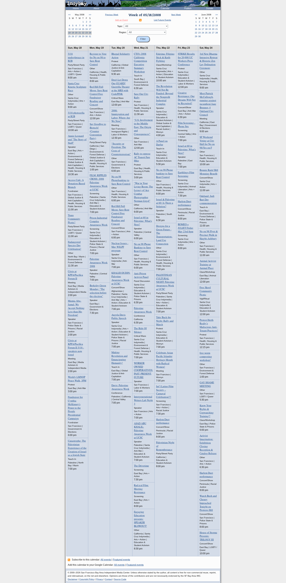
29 (83, 36)
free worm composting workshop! (206, 356)
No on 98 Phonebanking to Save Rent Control (120, 180)
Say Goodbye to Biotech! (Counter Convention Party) (98, 131)
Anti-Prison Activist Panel (141, 275)
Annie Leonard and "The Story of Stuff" (77, 139)
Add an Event (121, 20)
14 (80, 29)
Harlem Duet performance (163, 421)
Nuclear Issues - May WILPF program (119, 247)
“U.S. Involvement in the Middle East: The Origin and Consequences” (143, 127)
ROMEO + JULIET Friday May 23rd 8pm (185, 228)
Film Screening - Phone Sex (186, 124)
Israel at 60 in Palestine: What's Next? (143, 221)
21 (80, 32)
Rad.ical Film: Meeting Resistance (141, 488)
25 (69, 36)
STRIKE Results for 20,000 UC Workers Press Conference (186, 59)
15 (83, 29)
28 (80, 36)
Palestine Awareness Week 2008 (99, 262)
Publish (187, 8)
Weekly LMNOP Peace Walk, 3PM (77, 378)
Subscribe (141, 8)
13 (76, 29)
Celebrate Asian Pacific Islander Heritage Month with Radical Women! (164, 359)
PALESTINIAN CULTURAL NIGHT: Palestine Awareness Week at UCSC (165, 282)
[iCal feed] (69, 559)
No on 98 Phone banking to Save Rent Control (164, 173)
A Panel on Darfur (162, 142)
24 (90, 32)
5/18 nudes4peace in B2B (76, 57)
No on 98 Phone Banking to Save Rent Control (142, 247)
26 (73, 36)
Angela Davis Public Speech (118, 316)
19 (73, 32)
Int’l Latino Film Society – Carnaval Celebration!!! (164, 392)
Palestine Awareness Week (143, 309)
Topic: (120, 26)
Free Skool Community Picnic (206, 291)
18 (69, 32)
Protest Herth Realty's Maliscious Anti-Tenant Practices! (209, 325)
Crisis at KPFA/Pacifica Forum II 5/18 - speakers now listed (76, 347)
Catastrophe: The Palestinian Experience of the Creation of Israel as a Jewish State (77, 448)
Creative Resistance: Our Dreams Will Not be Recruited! (187, 98)
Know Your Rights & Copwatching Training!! (207, 411)
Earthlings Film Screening (186, 174)
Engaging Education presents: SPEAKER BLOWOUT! (140, 519)
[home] (93, 3)
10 (90, 25)
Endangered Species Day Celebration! (74, 245)
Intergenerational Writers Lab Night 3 (143, 400)
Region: (122, 32)
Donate (209, 8)
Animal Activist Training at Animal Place (208, 264)
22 (83, 32)
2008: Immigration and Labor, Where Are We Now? (120, 116)
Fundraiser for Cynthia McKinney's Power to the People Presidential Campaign (75, 407)
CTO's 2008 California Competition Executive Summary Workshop (140, 62)
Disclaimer (72, 579)
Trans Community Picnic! (74, 218)
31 (90, 36)
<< (69, 14)
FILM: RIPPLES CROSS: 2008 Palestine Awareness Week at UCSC (99, 182)
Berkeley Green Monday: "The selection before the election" (98, 291)
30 (86, 36)
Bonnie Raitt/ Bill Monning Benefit (209, 171)
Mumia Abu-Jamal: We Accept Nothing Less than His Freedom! (76, 308)
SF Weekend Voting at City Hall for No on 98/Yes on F (207, 142)
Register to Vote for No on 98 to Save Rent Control (98, 59)
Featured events (121, 559)
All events (106, 559)
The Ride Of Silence (140, 330)
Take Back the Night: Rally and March (165, 321)
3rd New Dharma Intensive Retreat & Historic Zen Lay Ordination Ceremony (208, 61)
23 (86, 32)
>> (90, 14)
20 (76, 32)
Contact (118, 8)
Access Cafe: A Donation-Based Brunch (76, 183)
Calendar (165, 8)
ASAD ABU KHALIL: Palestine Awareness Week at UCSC (143, 430)
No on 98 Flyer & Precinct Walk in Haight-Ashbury (209, 235)
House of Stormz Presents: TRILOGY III (208, 536)
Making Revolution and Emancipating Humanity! (119, 358)
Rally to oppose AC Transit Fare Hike (142, 157)
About (96, 8)
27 (76, 36)
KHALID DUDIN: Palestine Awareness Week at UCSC (120, 278)
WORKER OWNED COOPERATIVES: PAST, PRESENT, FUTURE (143, 370)
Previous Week (111, 15)
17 (90, 29)
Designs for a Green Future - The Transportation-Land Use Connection (164, 234)
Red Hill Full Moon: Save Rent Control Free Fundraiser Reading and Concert (99, 95)
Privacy (99, 579)
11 (69, 29)
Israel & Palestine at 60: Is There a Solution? (165, 203)
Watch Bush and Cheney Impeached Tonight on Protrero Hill (208, 503)
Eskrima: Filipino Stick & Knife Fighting (165, 57)
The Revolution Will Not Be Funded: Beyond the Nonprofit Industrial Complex (164, 95)
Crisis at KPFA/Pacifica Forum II (75, 275)
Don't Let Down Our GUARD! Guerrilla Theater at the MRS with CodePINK (120, 87)
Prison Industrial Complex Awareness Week (99, 221)
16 (86, 29)
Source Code (120, 579)
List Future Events (162, 20)
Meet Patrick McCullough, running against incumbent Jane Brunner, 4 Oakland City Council (208, 104)
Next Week (176, 15)
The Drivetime (141, 465)
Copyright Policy (86, 579)
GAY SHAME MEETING (207, 384)
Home (76, 8)
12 (73, 29)
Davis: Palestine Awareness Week (120, 387)
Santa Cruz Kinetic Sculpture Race (77, 87)
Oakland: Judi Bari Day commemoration (208, 199)
